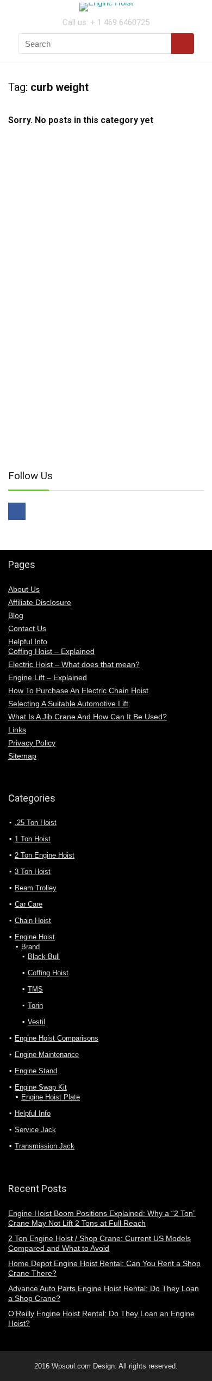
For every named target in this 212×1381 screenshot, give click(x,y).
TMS (35, 989)
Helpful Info (27, 641)
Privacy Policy (31, 742)
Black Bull (44, 956)
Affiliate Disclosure (39, 602)
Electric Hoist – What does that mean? (74, 664)
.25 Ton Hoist (36, 822)
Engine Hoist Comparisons (56, 1038)
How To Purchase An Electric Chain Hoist (78, 690)
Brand (30, 947)
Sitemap (22, 755)
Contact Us (27, 628)
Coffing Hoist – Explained (51, 651)
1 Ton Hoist (33, 839)
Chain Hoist (33, 920)
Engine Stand (36, 1071)
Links (17, 729)
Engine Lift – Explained (47, 677)
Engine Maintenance (47, 1054)
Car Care (28, 904)
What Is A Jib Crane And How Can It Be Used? (87, 716)
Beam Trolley (36, 888)
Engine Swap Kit (41, 1087)
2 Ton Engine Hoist (44, 855)
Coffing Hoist (48, 973)
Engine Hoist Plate (50, 1097)
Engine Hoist (35, 937)
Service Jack (35, 1130)
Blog (15, 615)
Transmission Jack (44, 1146)
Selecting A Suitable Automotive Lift (68, 703)
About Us (24, 589)
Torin (35, 1005)
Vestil (36, 1022)
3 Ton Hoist (33, 871)
